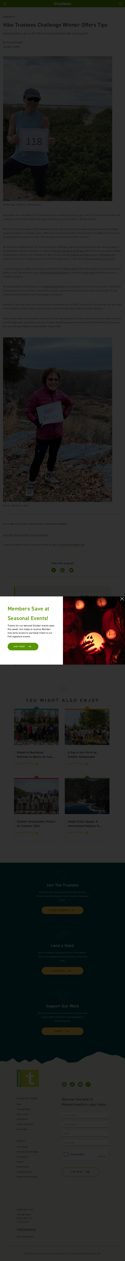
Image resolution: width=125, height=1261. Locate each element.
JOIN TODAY (19, 646)
